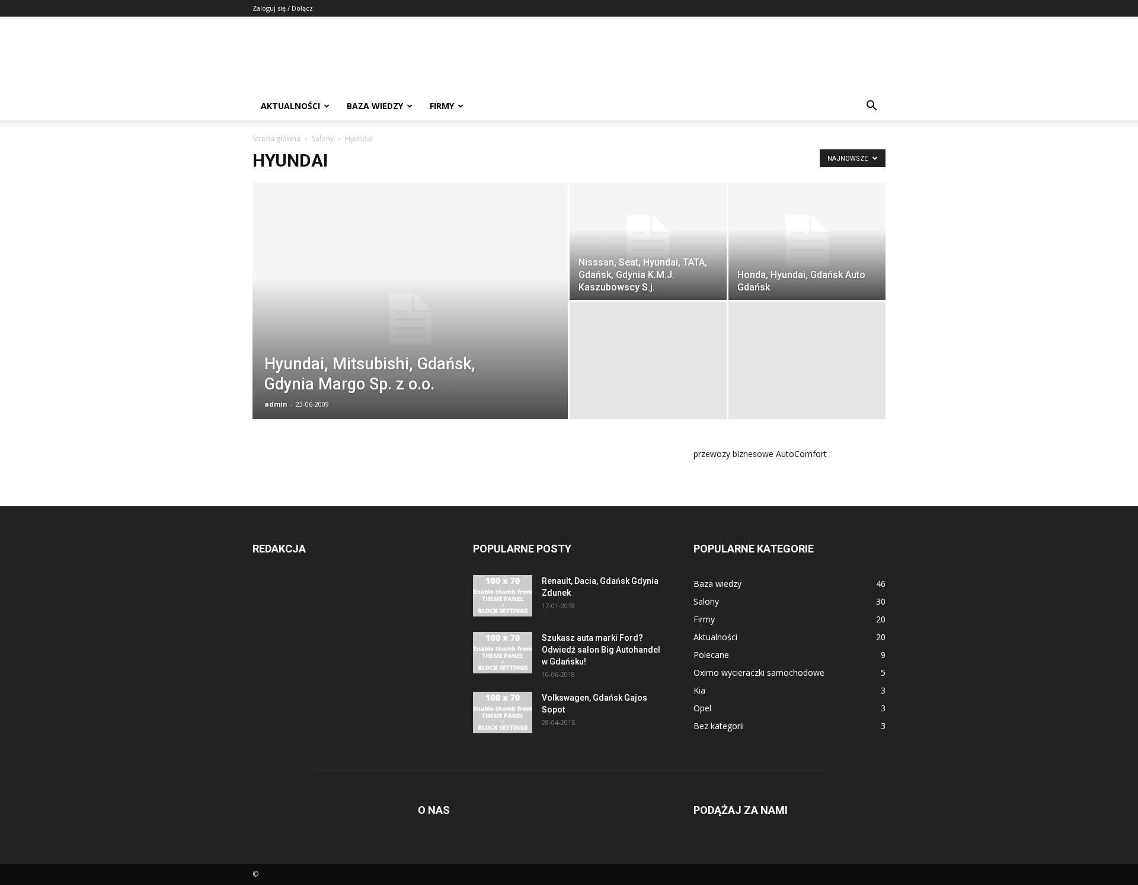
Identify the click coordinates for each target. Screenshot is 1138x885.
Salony (323, 138)
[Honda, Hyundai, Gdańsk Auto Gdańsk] (807, 241)
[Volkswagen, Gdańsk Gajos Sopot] (502, 712)
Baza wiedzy (375, 105)
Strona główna (276, 138)
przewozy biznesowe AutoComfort (760, 453)
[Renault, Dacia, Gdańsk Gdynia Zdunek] (502, 595)
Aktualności (290, 105)
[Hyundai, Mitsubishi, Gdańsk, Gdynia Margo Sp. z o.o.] (410, 319)
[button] (871, 107)
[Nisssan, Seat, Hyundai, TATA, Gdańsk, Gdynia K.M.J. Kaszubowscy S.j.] (648, 241)
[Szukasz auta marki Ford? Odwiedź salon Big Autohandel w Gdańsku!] (502, 652)
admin (275, 404)
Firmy (442, 105)
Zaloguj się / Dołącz (282, 8)
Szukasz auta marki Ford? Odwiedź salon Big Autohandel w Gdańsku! (601, 649)
